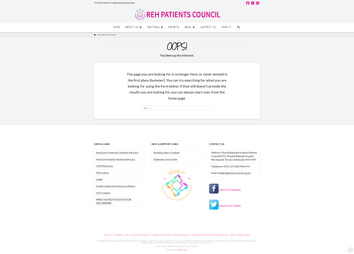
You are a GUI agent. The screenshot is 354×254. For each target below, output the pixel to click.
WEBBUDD (182, 250)
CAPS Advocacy (104, 166)
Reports (119, 235)
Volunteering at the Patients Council (210, 235)
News (233, 235)
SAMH (99, 179)
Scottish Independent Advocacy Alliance (115, 186)
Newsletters (243, 235)
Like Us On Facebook (230, 189)
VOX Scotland (103, 193)
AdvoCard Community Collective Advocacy (117, 153)
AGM (127, 235)
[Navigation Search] (238, 27)
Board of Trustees (162, 235)
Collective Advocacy (140, 235)
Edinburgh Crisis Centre (165, 159)
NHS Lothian (102, 173)
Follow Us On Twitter (230, 205)
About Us (108, 235)
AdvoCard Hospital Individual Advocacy (115, 159)
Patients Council (181, 235)
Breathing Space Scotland (166, 153)
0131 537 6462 (102, 3)
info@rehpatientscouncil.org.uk (123, 3)
